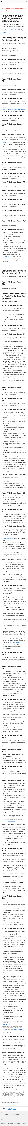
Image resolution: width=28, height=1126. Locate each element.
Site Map (24, 1123)
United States (3, 1119)
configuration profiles (16, 642)
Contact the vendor (18, 1096)
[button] (19, 1)
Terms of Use (10, 1123)
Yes (9, 1108)
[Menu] (26, 1)
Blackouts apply (11, 821)
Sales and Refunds (17, 1123)
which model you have (13, 29)
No (14, 1108)
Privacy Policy (3, 1123)
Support (6, 1112)
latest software (6, 31)
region (21, 838)
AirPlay (5, 256)
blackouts (5, 955)
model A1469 (21, 258)
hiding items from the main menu (12, 339)
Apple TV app (6, 142)
